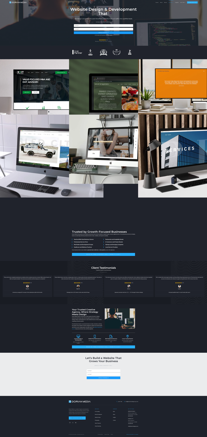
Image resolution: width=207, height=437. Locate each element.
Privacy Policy (100, 434)
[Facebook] (73, 422)
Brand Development (98, 414)
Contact (114, 420)
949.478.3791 (130, 416)
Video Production (98, 423)
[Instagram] (70, 422)
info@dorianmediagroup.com (132, 401)
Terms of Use (106, 434)
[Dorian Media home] (80, 401)
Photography (97, 420)
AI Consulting (97, 411)
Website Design (97, 417)
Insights (114, 417)
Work (114, 411)
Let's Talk (120, 401)
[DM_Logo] (18, 1)
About (114, 414)
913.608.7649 (130, 423)
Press (112, 434)
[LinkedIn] (76, 422)
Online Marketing (98, 426)
